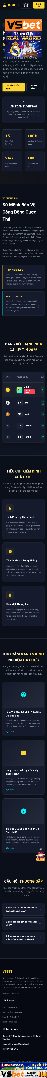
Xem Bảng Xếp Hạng (12, 87)
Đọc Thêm (10, 732)
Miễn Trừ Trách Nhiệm (12, 1017)
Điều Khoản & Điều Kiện (12, 1012)
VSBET (14, 5)
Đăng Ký (38, 5)
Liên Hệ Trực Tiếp (10, 1022)
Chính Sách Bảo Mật (11, 1007)
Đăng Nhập (26, 5)
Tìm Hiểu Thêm (33, 87)
